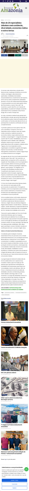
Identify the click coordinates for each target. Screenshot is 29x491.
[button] (20, 1)
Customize (14, 484)
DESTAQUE (4, 319)
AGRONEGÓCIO (5, 344)
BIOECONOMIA (8, 20)
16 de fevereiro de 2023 (6, 324)
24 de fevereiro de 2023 (6, 455)
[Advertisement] (14, 73)
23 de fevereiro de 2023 (6, 428)
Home (2, 20)
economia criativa (9, 292)
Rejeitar (14, 488)
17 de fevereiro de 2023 (6, 374)
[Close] (27, 466)
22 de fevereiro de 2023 (6, 401)
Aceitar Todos (14, 480)
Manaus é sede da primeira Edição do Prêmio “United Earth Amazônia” (13, 452)
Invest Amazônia (10, 34)
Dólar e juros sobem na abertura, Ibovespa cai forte (11, 398)
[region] (14, 478)
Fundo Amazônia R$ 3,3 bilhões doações (14, 347)
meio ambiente (5, 294)
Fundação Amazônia (21, 292)
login (6, 459)
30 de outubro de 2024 (8, 36)
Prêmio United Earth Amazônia (11, 322)
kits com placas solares (8, 372)
